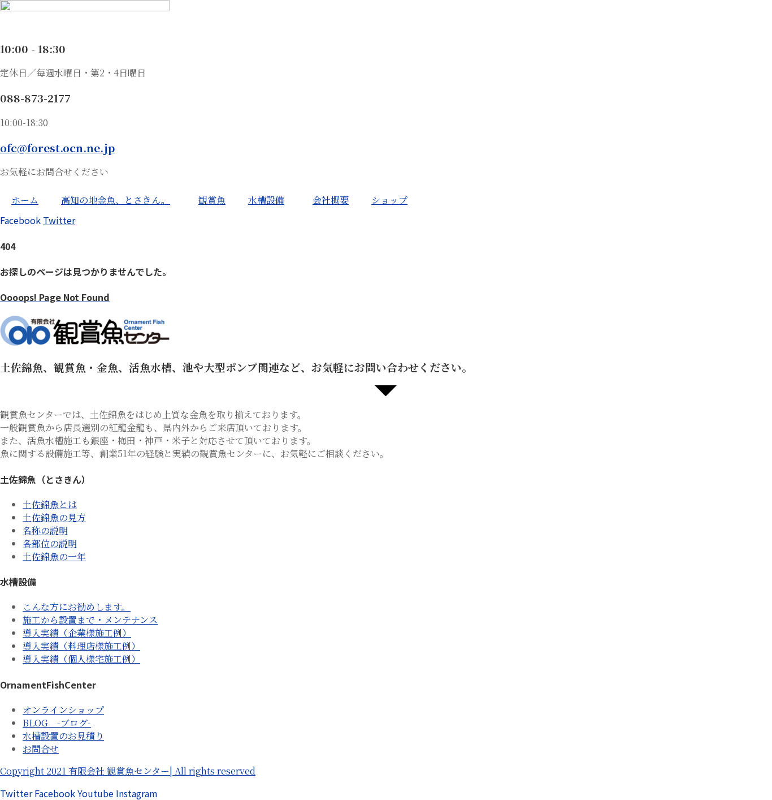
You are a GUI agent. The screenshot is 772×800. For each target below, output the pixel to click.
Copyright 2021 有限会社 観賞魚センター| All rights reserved (127, 770)
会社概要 (331, 200)
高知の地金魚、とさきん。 (115, 200)
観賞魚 (211, 200)
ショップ (389, 200)
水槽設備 (266, 200)
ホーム (24, 200)
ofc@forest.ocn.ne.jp (57, 147)
